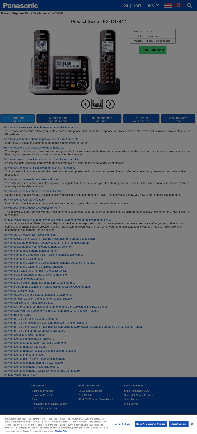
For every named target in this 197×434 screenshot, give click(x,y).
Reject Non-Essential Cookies (150, 424)
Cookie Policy (61, 431)
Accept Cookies (179, 424)
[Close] (192, 423)
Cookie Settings (122, 424)
